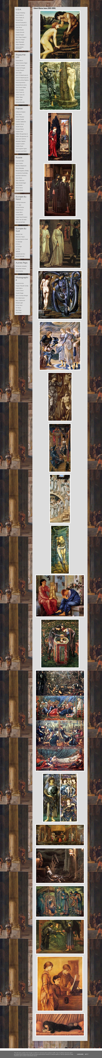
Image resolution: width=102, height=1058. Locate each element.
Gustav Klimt (19, 212)
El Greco (18, 244)
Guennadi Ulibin (20, 161)
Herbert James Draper (21, 63)
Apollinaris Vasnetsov (21, 175)
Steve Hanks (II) (20, 17)
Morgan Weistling (20, 12)
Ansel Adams (19, 288)
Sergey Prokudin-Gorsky (22, 285)
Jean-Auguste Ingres (21, 148)
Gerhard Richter (20, 207)
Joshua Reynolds (20, 102)
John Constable (20, 90)
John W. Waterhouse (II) (22, 77)
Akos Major (18, 310)
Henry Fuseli (19, 99)
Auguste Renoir (20, 124)
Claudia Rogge (19, 293)
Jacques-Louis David (21, 151)
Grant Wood (19, 27)
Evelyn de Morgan (20, 68)
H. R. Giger (18, 205)
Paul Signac (19, 114)
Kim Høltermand (20, 298)
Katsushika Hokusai (21, 268)
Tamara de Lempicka (21, 266)
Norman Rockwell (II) (21, 25)
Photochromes (20, 283)
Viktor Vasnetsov (20, 180)
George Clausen (20, 70)
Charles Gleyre (19, 146)
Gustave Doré (19, 131)
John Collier (19, 72)
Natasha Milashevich (21, 165)
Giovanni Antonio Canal (22, 239)
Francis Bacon (19, 60)
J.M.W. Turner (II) (20, 94)
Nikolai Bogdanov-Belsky (22, 170)
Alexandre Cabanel (20, 141)
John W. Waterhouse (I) (22, 75)
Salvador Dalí (19, 234)
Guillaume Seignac (20, 112)
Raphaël (18, 251)
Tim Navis (18, 307)
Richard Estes (19, 20)
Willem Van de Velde (21, 219)
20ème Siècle (19, 190)
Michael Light (19, 303)
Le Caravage (19, 241)
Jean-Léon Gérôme (21, 139)
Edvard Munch (19, 210)
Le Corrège (19, 246)
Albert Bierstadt (20, 42)
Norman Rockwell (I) (21, 22)
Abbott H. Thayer (20, 39)
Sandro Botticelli (20, 256)
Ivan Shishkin (19, 185)
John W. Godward (20, 65)
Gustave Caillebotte (21, 121)
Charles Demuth (20, 32)
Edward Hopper (20, 35)
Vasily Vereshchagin (21, 183)
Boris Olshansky (20, 168)
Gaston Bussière (20, 117)
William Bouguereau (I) (22, 134)
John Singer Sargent (21, 37)
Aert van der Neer (20, 222)
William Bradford (20, 44)
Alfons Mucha (19, 271)
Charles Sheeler (20, 30)
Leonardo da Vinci (20, 254)
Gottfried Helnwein (21, 202)
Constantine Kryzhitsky (22, 173)
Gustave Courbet (20, 143)
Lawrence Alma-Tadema (22, 80)
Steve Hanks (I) (20, 15)
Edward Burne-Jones (21, 85)
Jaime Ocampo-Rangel (22, 295)
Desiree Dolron (20, 290)
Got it (86, 1054)
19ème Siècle (19, 187)
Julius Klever (19, 178)
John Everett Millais (21, 87)
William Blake (19, 97)
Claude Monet (19, 126)
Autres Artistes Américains (19, 47)
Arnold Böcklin (19, 214)
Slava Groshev (19, 163)
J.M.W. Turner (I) (20, 92)
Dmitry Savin (19, 305)
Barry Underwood (20, 300)
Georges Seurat (20, 119)
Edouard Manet (20, 129)
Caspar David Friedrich (21, 217)
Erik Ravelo (19, 312)
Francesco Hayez (20, 236)
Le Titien (18, 249)
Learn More (80, 1054)
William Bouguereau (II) (22, 136)
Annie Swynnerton (20, 82)
